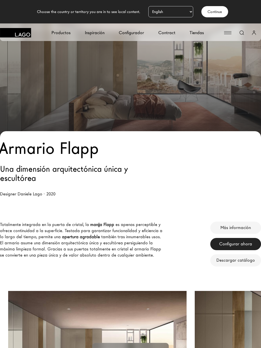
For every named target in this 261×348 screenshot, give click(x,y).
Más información (235, 228)
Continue (214, 11)
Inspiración (95, 33)
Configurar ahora (235, 244)
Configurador (131, 33)
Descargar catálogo (235, 260)
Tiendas (197, 33)
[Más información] (172, 321)
